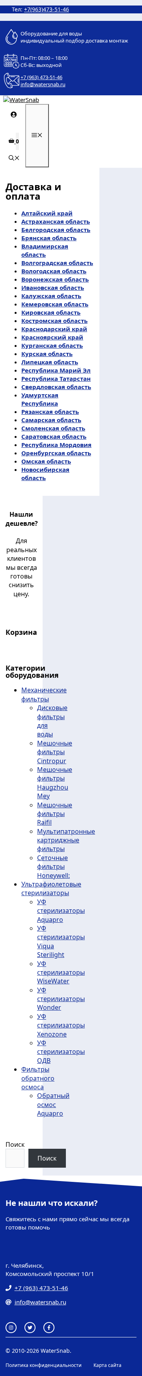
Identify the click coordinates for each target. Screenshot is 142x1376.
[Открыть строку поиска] (14, 158)
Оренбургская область (56, 453)
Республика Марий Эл (56, 370)
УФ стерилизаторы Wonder (61, 999)
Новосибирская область (45, 473)
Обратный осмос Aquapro (53, 1104)
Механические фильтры (44, 694)
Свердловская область (56, 387)
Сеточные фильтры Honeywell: (53, 866)
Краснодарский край (54, 329)
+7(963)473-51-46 (46, 9)
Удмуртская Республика (39, 399)
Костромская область (54, 321)
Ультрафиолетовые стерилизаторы (51, 888)
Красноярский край (52, 337)
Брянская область (49, 238)
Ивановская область (52, 287)
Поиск (15, 1144)
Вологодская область (53, 271)
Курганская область (52, 345)
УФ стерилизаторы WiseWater (61, 972)
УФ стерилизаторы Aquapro (61, 911)
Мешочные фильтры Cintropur (54, 752)
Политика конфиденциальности (44, 1365)
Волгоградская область (57, 263)
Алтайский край (47, 213)
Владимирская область (44, 250)
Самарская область (51, 420)
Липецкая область (49, 362)
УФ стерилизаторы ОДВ (61, 1051)
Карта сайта (107, 1365)
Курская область (47, 354)
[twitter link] (30, 1327)
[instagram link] (11, 1327)
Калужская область (51, 296)
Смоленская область (53, 428)
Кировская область (50, 312)
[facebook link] (48, 1327)
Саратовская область (53, 436)
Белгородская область (55, 230)
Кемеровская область (54, 304)
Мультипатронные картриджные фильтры (66, 840)
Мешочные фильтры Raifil (54, 814)
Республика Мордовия (56, 445)
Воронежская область (55, 279)
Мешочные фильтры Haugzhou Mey (54, 782)
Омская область (46, 461)
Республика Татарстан (56, 378)
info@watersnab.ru (43, 84)
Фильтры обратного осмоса (37, 1078)
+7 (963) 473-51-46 (41, 77)
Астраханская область (55, 221)
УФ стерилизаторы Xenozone (61, 1025)
